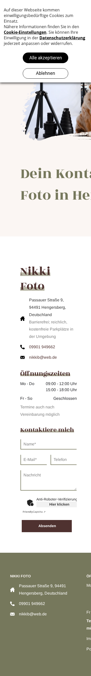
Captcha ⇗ (34, 511)
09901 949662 (42, 347)
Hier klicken (59, 504)
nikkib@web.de (43, 357)
